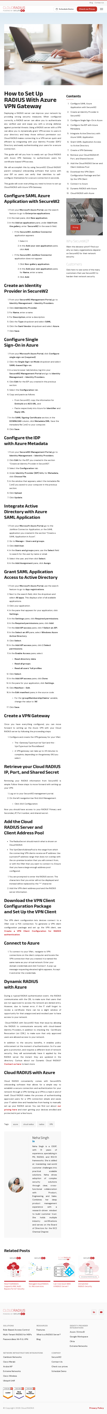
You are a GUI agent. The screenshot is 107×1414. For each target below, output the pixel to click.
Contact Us (99, 3)
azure (15, 1124)
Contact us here (12, 1064)
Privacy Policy (96, 1408)
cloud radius (28, 1124)
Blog (91, 3)
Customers (74, 264)
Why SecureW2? (77, 241)
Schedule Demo (66, 9)
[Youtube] (101, 1312)
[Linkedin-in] (94, 1312)
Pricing (75, 227)
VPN (51, 1124)
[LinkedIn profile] (44, 1141)
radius (41, 1124)
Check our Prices (87, 9)
